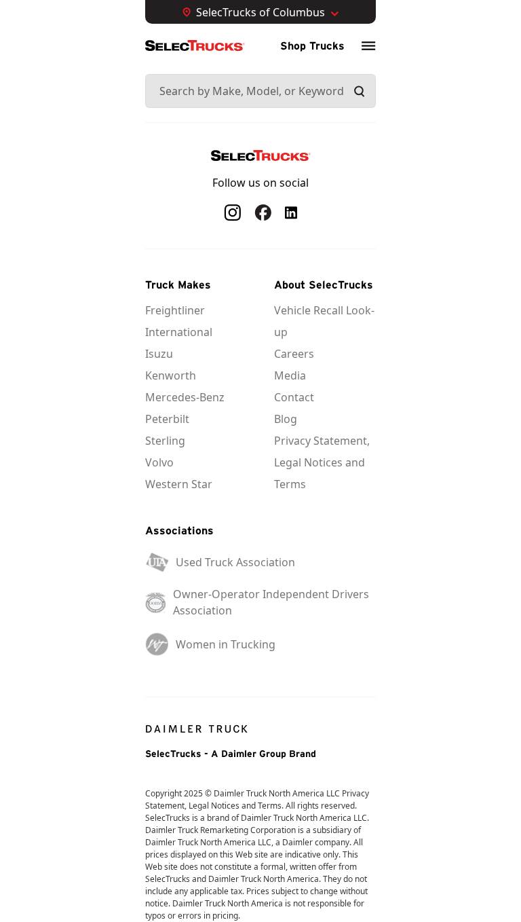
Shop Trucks (312, 45)
